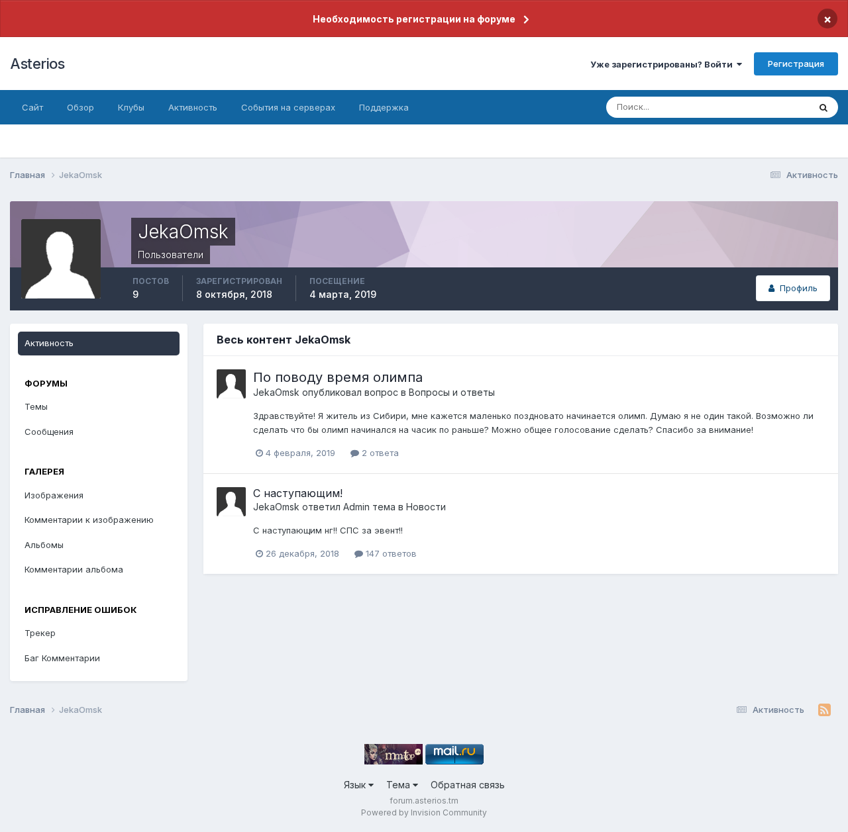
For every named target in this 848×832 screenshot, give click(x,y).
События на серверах (288, 107)
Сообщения (49, 431)
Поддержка (384, 107)
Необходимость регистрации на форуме (414, 18)
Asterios (37, 63)
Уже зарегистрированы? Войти (663, 64)
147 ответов (390, 553)
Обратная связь (468, 784)
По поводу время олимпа (338, 377)
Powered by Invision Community (424, 812)
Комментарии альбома (74, 569)
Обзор (80, 107)
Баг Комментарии (62, 658)
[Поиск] (823, 107)
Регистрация (796, 63)
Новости (426, 506)
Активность (192, 107)
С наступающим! (298, 493)
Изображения (54, 495)
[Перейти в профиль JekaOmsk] (231, 383)
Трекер (40, 632)
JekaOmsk (276, 392)
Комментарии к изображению (89, 519)
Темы (36, 406)
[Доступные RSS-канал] (824, 710)
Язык (356, 784)
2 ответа (379, 452)
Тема (399, 784)
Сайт (32, 107)
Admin (356, 506)
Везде (779, 107)
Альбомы (44, 544)
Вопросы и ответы (452, 392)
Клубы (131, 107)
